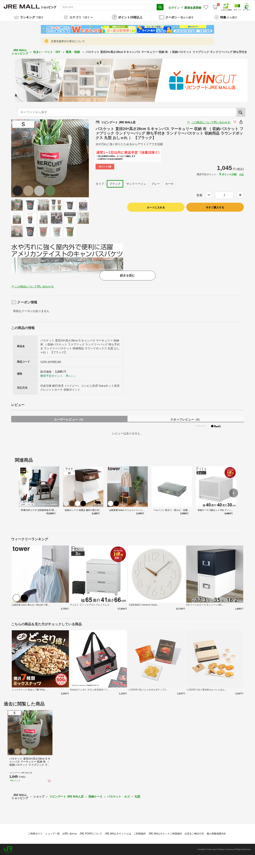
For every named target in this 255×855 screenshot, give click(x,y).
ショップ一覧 (52, 833)
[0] (215, 7)
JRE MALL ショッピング (20, 52)
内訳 (241, 174)
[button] (233, 493)
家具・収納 (73, 51)
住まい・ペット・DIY (47, 51)
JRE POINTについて (91, 833)
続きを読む (127, 275)
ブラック (115, 183)
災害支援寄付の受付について (68, 41)
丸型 (137, 796)
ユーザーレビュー (69, 419)
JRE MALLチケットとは (118, 833)
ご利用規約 (140, 833)
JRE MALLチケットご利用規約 (165, 833)
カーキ (169, 183)
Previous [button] (28, 158)
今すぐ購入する (215, 207)
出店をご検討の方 (194, 833)
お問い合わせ (69, 833)
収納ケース (95, 796)
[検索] (240, 112)
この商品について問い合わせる (210, 122)
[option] (50, 158)
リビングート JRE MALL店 (66, 796)
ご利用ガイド (35, 833)
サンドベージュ (136, 183)
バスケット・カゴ (118, 796)
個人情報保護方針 (216, 833)
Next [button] (71, 158)
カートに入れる (156, 207)
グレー (155, 183)
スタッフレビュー (185, 419)
